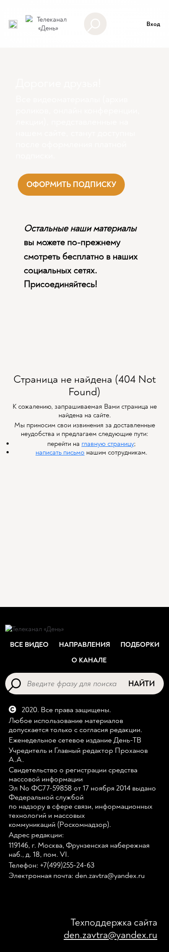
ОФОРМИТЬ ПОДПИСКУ (71, 185)
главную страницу (107, 443)
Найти (141, 684)
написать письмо (60, 452)
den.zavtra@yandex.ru (110, 935)
